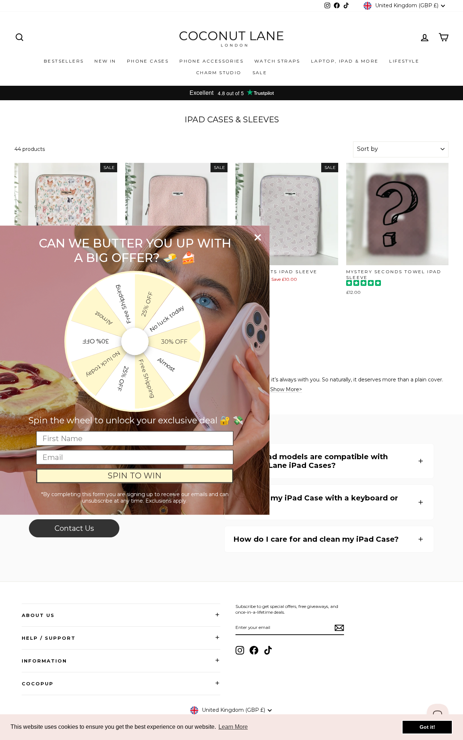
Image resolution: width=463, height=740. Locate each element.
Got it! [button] (427, 727)
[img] (363, 284)
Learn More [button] (233, 727)
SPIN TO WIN (135, 476)
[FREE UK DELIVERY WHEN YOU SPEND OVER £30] (231, 93)
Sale (259, 72)
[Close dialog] (257, 237)
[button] (329, 461)
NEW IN (105, 61)
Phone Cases (148, 61)
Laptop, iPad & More (345, 61)
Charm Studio (219, 72)
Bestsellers (64, 61)
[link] (74, 528)
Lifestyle (404, 61)
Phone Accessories (211, 61)
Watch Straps (277, 61)
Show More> (286, 389)
